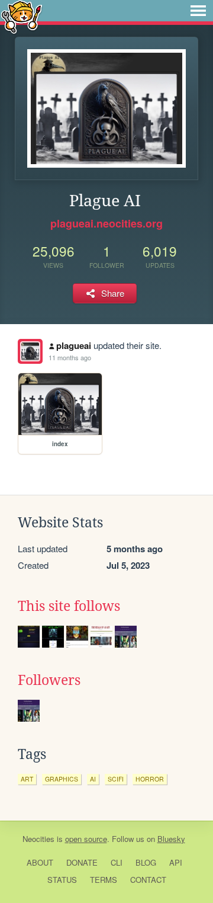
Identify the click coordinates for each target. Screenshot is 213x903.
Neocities (38, 838)
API (175, 862)
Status (62, 879)
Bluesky (171, 838)
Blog (145, 862)
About (40, 862)
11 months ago (70, 357)
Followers (49, 680)
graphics (61, 778)
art (27, 778)
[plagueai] (30, 351)
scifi (116, 778)
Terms (103, 879)
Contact (148, 879)
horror (149, 778)
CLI (116, 862)
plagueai (73, 345)
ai (93, 778)
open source (86, 838)
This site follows (69, 606)
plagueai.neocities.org (106, 223)
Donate (82, 862)
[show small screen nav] (198, 10)
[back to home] (21, 16)
